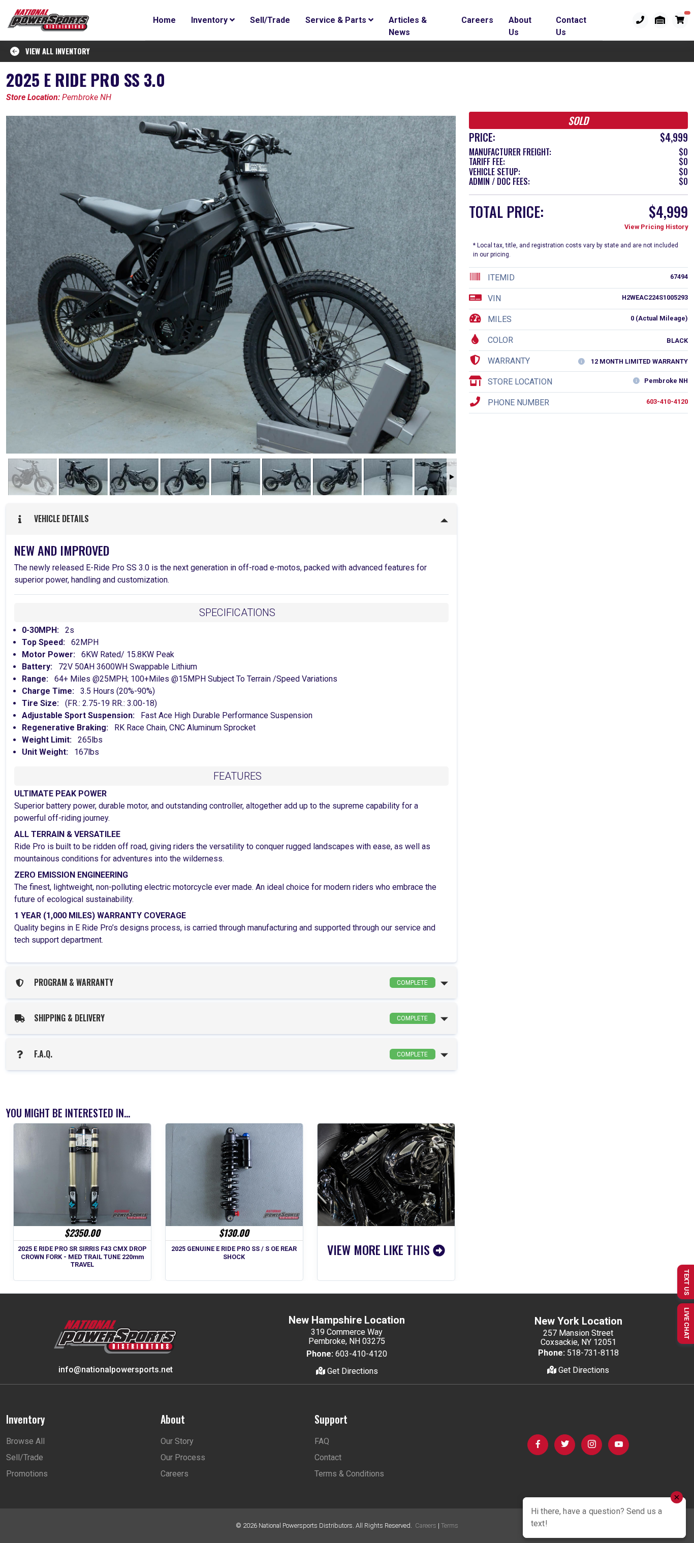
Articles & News (408, 21)
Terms (449, 1525)
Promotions (27, 1473)
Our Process (183, 1457)
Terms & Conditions (349, 1473)
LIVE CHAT (686, 1323)
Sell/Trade (270, 20)
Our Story (177, 1441)
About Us (520, 21)
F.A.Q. (229, 1054)
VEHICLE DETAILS (59, 518)
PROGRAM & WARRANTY (229, 982)
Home (164, 20)
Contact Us (571, 21)
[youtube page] (618, 1444)
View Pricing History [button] (656, 227)
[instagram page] (591, 1444)
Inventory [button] (210, 20)
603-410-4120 (667, 401)
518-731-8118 (593, 1353)
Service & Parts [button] (336, 20)
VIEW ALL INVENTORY (54, 51)
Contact (327, 1457)
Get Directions (351, 1371)
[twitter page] (564, 1444)
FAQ (321, 1441)
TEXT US (686, 1282)
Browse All (25, 1441)
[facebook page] (537, 1444)
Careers (477, 20)
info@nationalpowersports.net (115, 1369)
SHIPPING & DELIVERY (229, 1018)
